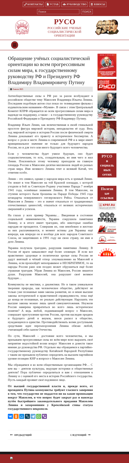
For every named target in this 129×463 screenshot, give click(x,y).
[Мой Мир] (21, 416)
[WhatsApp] (38, 416)
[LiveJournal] (27, 416)
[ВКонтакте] (10, 416)
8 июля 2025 (18, 89)
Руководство (76, 4)
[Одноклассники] (16, 416)
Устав (54, 4)
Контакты (35, 4)
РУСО (64, 21)
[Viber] (44, 416)
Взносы (99, 4)
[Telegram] (33, 416)
